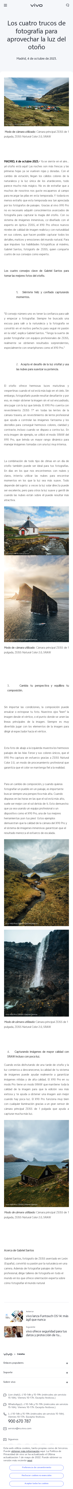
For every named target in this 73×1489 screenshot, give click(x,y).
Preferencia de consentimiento (36, 1468)
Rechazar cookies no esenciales (36, 1476)
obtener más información (25, 1451)
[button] (5, 5)
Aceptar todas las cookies (36, 1484)
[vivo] (8, 1354)
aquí (29, 1461)
